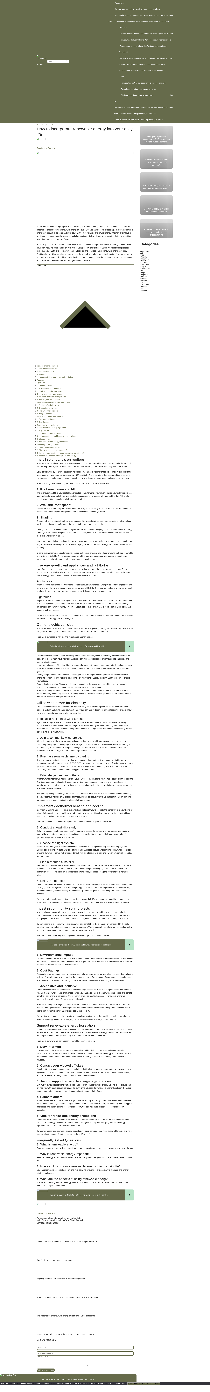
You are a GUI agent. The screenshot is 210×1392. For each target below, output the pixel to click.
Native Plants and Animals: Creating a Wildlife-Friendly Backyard (60, 1220)
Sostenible (144, 284)
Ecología (123, 28)
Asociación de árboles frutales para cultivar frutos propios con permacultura (144, 15)
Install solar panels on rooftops (48, 366)
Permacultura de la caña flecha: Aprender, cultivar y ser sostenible (145, 40)
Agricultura (119, 3)
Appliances (41, 380)
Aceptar (131, 1383)
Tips (142, 288)
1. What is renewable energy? (48, 447)
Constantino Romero (46, 148)
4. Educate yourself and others (48, 400)
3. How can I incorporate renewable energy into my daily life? (60, 453)
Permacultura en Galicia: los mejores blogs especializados (143, 83)
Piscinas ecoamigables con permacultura (137, 95)
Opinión (143, 279)
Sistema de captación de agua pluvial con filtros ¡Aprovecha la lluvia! (146, 34)
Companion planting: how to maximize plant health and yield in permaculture (143, 107)
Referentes (144, 281)
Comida (143, 257)
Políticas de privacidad (151, 1383)
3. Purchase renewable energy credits (51, 397)
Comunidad (123, 52)
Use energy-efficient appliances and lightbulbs (55, 377)
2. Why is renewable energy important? (52, 450)
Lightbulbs (41, 383)
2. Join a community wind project (49, 394)
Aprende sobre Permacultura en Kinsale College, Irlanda (141, 71)
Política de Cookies (63, 1379)
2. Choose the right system (47, 408)
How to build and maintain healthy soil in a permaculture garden (138, 120)
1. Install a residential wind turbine (50, 391)
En (115, 101)
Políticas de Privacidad (79, 1379)
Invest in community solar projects (50, 416)
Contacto (91, 1379)
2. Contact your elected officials (49, 433)
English (143, 267)
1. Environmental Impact (46, 419)
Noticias (143, 277)
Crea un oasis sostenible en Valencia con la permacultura (137, 9)
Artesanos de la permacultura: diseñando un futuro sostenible (143, 46)
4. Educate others (43, 439)
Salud (142, 283)
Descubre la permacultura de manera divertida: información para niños (146, 58)
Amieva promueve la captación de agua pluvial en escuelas (142, 64)
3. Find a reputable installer (47, 411)
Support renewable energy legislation (51, 428)
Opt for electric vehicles (46, 385)
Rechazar (138, 1383)
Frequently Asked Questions (48, 445)
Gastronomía (145, 269)
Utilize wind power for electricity (49, 388)
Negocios (144, 275)
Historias (143, 271)
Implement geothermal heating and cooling (53, 402)
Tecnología (144, 286)
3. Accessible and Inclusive (47, 425)
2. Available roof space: (46, 371)
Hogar (142, 273)
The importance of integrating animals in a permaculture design (59, 1218)
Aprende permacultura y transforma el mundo (138, 89)
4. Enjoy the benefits (44, 414)
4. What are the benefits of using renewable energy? (57, 456)
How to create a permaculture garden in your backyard (135, 114)
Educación (144, 265)
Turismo (143, 290)
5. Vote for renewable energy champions (52, 442)
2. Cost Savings (43, 422)
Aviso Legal (51, 1379)
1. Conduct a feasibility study (48, 405)
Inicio (110, 21)
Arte (122, 77)
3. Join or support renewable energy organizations (56, 436)
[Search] (66, 61)
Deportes (144, 261)
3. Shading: (41, 374)
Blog (171, 95)
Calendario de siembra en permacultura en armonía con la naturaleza (142, 21)
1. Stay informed (43, 430)
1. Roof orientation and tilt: (47, 369)
